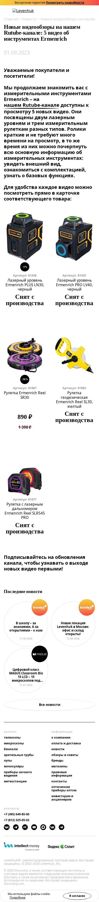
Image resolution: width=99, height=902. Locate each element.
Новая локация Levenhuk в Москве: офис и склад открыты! (73, 628)
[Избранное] (74, 10)
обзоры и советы (64, 755)
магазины (59, 766)
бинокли (11, 749)
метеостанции (15, 781)
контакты (59, 781)
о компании (60, 737)
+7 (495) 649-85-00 (16, 814)
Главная (11, 19)
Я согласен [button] (77, 896)
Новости (29, 19)
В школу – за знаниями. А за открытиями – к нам (26, 626)
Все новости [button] (49, 704)
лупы (8, 760)
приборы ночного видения (18, 774)
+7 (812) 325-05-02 (16, 820)
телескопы (12, 737)
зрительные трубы (19, 755)
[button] (68, 10)
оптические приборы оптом (63, 788)
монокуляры (14, 766)
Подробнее (17, 897)
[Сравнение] (80, 10)
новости (57, 749)
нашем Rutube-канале (31, 105)
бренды (57, 760)
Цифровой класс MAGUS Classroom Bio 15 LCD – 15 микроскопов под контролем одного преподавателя (26, 675)
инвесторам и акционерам (62, 797)
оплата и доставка (66, 743)
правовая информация (61, 774)
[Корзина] (87, 11)
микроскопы (14, 743)
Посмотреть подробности (65, 2)
